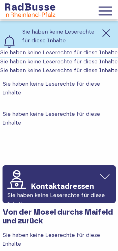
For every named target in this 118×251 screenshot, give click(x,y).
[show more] (104, 176)
